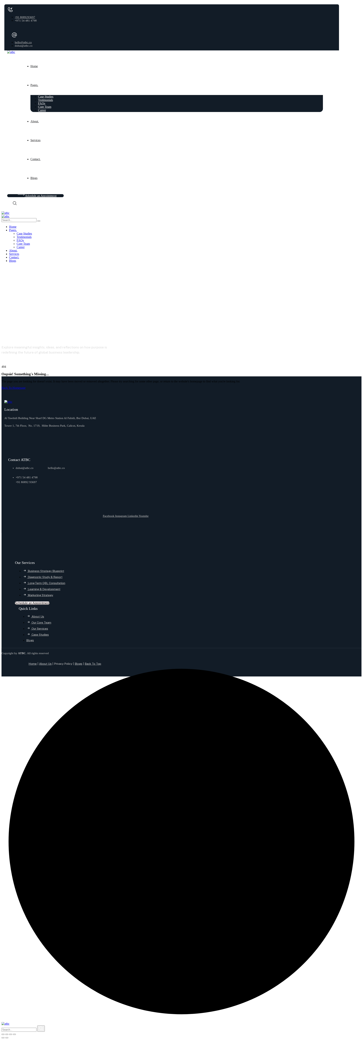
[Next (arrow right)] (6, 1037)
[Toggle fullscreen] (6, 1034)
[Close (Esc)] (14, 1034)
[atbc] (5, 213)
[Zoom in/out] (3, 1034)
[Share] (10, 1034)
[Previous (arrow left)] (3, 1037)
